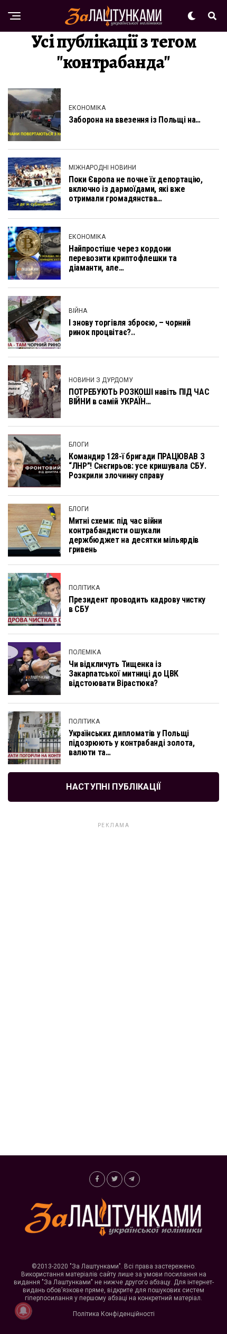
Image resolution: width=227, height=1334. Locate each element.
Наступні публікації (113, 787)
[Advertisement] (113, 988)
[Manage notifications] (23, 1310)
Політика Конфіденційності (114, 1314)
